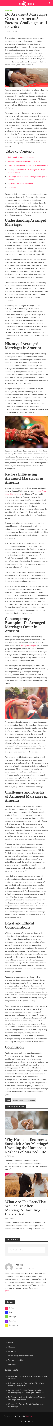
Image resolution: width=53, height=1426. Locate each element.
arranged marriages (28, 645)
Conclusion (12, 187)
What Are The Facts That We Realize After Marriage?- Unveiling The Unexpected (26, 1208)
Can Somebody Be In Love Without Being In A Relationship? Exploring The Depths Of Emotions (26, 1391)
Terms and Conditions (16, 1360)
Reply (7, 1291)
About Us (11, 1347)
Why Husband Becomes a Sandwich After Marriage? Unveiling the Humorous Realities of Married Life (26, 1146)
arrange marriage (19, 1100)
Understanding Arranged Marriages (21, 157)
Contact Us (12, 1364)
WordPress (28, 1416)
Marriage (8, 10)
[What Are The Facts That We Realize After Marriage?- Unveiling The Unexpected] (26, 1185)
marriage (31, 1100)
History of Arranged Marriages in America (24, 161)
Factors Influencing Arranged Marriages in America (28, 165)
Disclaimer (12, 1351)
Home (10, 1342)
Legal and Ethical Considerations (20, 183)
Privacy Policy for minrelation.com (20, 1355)
